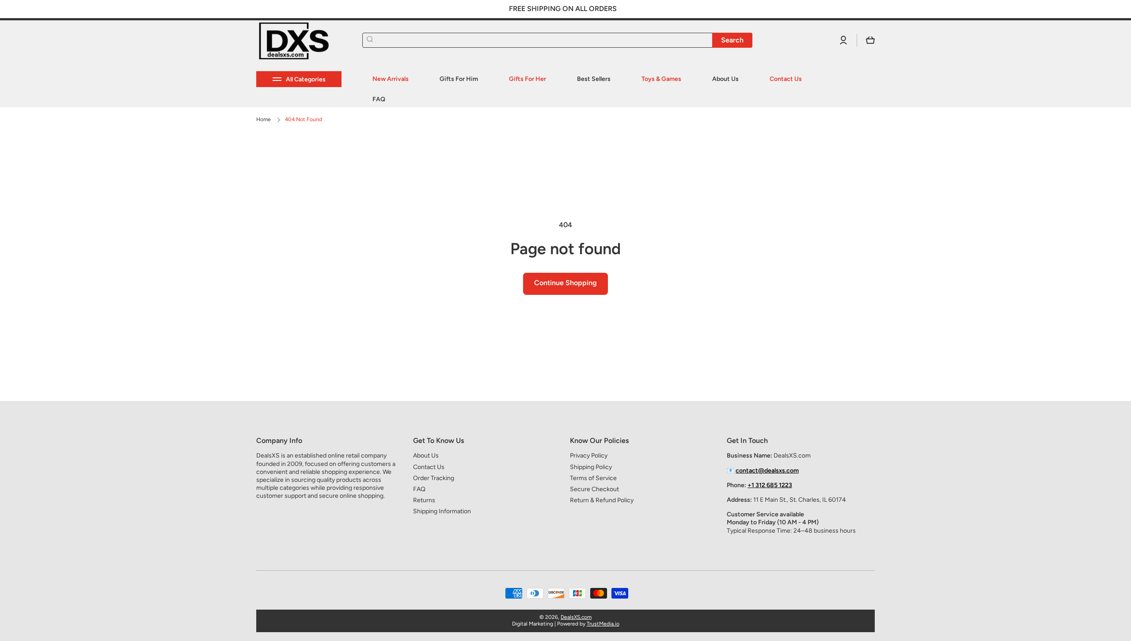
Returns (424, 500)
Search (732, 40)
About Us (426, 455)
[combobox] (557, 40)
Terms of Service (593, 478)
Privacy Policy (588, 455)
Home (263, 119)
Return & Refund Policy (602, 500)
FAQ (419, 489)
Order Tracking (433, 478)
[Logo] (300, 40)
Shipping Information (442, 511)
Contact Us (428, 467)
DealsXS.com (576, 617)
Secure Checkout (594, 489)
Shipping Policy (591, 467)
